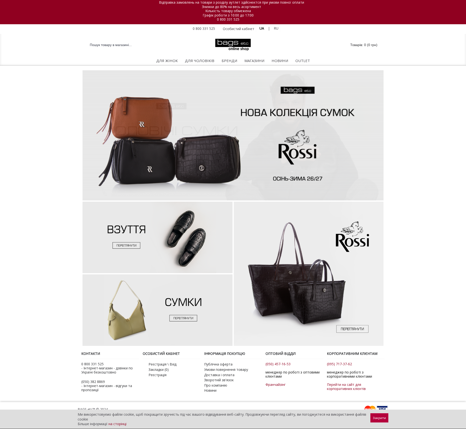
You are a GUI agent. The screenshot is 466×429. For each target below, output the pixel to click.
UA (261, 28)
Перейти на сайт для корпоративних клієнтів (346, 386)
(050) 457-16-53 (278, 364)
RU (276, 28)
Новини (210, 390)
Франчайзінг (276, 384)
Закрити (379, 418)
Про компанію (215, 385)
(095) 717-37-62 (339, 364)
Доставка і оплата (219, 375)
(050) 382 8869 (93, 382)
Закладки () (159, 369)
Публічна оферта (218, 364)
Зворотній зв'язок (219, 380)
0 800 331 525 (228, 19)
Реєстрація (157, 375)
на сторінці (117, 423)
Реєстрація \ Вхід (162, 364)
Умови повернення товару (226, 369)
